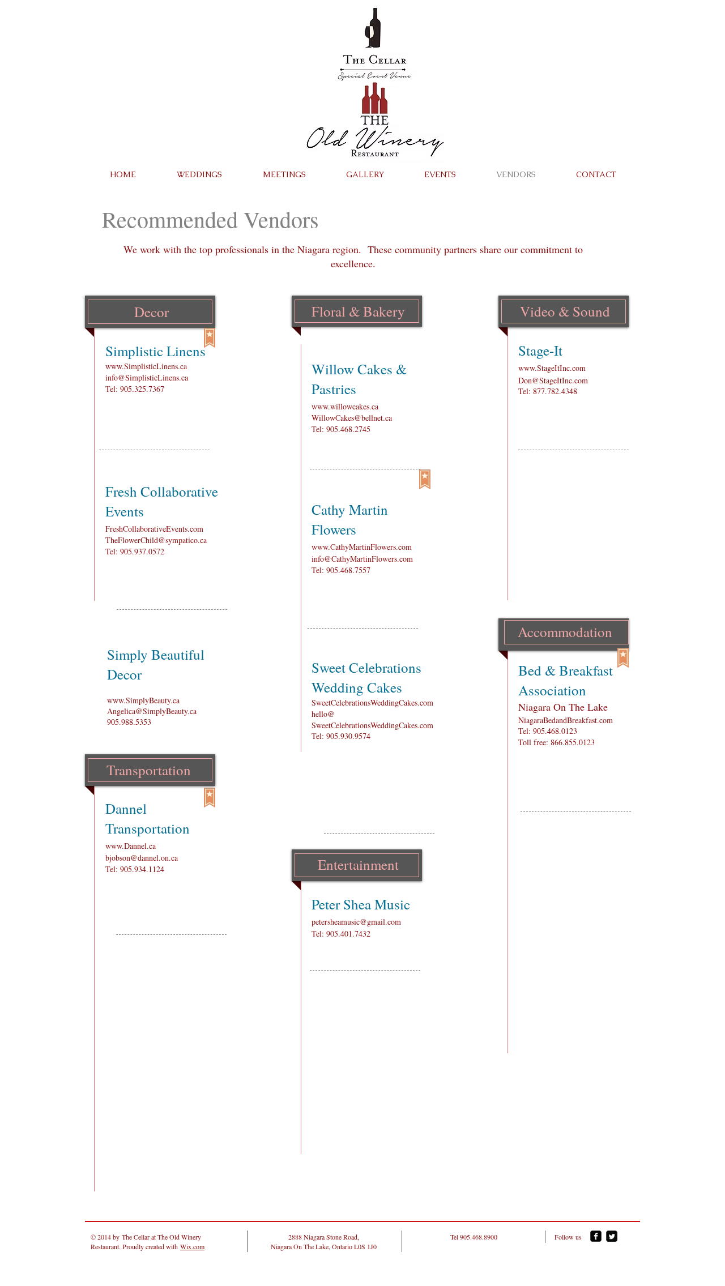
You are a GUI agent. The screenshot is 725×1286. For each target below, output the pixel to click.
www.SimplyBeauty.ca (143, 700)
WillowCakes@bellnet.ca (352, 417)
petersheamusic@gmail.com (356, 921)
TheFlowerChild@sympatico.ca (156, 540)
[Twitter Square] (611, 1236)
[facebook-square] (596, 1236)
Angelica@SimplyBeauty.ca (152, 711)
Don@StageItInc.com (553, 380)
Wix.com (192, 1246)
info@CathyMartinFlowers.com (362, 558)
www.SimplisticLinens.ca (146, 366)
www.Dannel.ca (130, 845)
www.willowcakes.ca (345, 406)
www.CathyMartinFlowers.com (362, 546)
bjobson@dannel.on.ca (141, 857)
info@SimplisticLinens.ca (146, 377)
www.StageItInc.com (552, 367)
